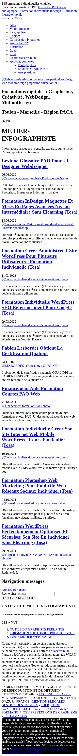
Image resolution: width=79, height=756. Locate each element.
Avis (13, 25)
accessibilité (61, 651)
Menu (6, 120)
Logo (13, 50)
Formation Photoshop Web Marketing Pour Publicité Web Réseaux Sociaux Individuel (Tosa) (37, 485)
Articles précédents (14, 589)
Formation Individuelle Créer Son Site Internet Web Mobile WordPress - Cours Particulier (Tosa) (37, 437)
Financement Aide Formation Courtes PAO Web (32, 391)
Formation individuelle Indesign (40, 11)
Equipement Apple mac (33, 68)
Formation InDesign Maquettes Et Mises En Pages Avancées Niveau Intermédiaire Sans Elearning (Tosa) (39, 206)
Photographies (27, 65)
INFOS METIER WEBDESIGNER (33, 636)
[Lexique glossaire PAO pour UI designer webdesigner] (35, 178)
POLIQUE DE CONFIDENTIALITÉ (31, 706)
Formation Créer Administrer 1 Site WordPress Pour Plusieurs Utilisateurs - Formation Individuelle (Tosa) (39, 259)
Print (13, 54)
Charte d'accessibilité (23, 58)
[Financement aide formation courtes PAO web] (26, 406)
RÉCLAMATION (15, 716)
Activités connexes (22, 61)
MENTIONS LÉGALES (48, 701)
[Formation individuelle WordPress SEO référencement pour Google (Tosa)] (35, 325)
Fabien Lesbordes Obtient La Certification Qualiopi (32, 350)
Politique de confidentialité (24, 752)
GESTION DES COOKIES (20, 705)
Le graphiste (18, 32)
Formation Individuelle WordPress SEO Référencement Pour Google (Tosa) (38, 307)
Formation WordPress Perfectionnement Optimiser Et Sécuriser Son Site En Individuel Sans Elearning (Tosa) (35, 534)
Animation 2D (19, 43)
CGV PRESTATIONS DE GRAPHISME (50, 712)
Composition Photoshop (25, 39)
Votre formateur (20, 28)
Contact (15, 36)
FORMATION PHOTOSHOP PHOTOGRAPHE (42, 633)
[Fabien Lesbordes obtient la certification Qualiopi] (30, 365)
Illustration (16, 47)
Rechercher (9, 593)
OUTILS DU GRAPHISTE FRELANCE (37, 629)
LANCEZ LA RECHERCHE (19, 598)
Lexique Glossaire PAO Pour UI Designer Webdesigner (35, 163)
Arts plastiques (27, 72)
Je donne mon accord (25, 749)
